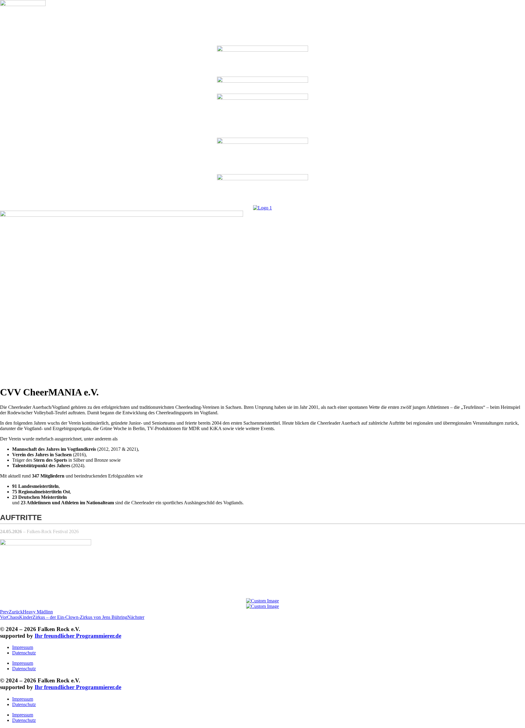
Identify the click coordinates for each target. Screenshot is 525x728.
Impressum (22, 647)
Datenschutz (24, 652)
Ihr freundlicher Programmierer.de (78, 636)
